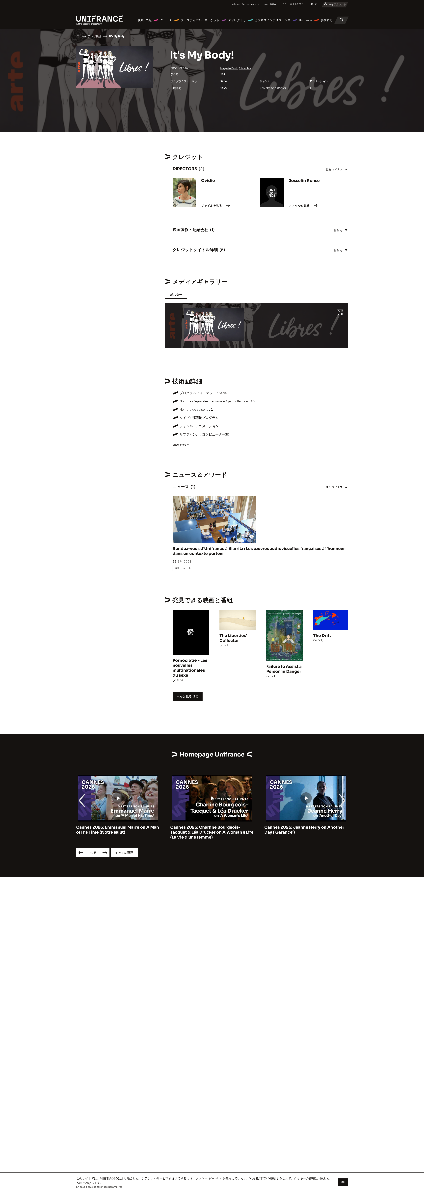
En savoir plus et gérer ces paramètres (99, 1186)
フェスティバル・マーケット (200, 20)
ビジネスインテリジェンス (272, 20)
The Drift (322, 635)
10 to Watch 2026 (293, 4)
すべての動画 (124, 853)
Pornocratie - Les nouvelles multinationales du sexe (190, 668)
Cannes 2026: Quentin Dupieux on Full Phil (303, 830)
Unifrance (305, 20)
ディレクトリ (237, 20)
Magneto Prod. (229, 68)
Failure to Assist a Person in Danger (284, 669)
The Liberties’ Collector (233, 638)
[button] (340, 313)
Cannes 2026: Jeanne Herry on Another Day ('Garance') (210, 830)
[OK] (343, 1182)
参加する (327, 20)
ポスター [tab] (176, 295)
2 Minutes (245, 68)
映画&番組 (145, 20)
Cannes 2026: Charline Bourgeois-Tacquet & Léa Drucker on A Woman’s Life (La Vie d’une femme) (117, 832)
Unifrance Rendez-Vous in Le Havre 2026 (253, 4)
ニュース (166, 20)
